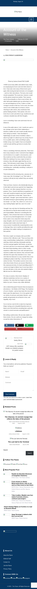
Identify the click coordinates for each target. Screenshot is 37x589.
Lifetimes (18, 431)
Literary (6, 25)
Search (5, 450)
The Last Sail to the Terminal (18, 442)
